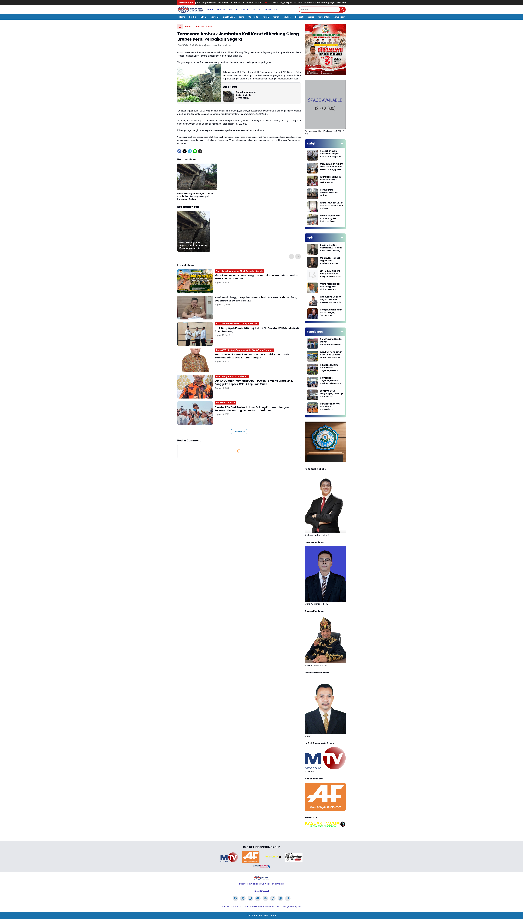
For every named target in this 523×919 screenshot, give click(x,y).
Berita (219, 9)
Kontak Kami (237, 906)
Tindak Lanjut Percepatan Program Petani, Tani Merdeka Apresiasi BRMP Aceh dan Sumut (256, 277)
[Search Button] (342, 9)
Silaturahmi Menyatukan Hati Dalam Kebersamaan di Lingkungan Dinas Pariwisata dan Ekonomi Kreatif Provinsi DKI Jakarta (331, 192)
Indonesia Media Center (265, 915)
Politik (192, 17)
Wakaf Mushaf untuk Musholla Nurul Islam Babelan (331, 205)
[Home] (180, 26)
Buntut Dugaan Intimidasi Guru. (232, 376)
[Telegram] (190, 151)
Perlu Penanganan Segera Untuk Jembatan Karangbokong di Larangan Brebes (246, 95)
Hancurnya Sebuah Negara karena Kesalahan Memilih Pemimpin (330, 299)
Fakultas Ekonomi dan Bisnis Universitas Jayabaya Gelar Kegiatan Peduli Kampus (330, 406)
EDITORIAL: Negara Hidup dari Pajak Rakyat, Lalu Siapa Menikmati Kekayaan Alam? (330, 274)
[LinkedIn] (280, 898)
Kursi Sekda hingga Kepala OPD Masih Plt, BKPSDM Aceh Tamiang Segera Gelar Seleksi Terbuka (230, 2)
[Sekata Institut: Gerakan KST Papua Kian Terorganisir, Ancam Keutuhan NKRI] (312, 249)
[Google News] (265, 898)
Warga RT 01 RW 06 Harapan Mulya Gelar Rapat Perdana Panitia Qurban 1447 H (330, 180)
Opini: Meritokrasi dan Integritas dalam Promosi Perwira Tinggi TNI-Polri (330, 287)
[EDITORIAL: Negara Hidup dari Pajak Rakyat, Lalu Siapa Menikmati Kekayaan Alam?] (312, 275)
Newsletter (339, 17)
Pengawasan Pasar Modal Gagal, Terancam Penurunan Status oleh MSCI (331, 312)
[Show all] (342, 143)
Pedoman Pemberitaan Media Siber (262, 906)
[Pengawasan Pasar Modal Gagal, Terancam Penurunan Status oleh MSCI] (312, 313)
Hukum (203, 17)
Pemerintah (324, 17)
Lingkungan (229, 17)
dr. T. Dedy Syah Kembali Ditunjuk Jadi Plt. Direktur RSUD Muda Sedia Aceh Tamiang (321, 2)
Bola (243, 9)
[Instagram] (250, 898)
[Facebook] (179, 151)
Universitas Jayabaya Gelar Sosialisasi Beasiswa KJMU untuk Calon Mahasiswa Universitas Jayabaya (331, 381)
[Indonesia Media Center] (190, 9)
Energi (311, 17)
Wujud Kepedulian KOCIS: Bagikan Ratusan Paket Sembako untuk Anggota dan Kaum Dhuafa (331, 218)
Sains (241, 17)
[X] (185, 151)
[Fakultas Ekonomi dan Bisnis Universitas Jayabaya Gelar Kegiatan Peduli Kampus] (312, 407)
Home (210, 9)
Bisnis (231, 9)
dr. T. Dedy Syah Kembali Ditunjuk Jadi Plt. (237, 323)
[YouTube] (258, 898)
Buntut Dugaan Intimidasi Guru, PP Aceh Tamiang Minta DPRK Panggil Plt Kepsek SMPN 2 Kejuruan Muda (254, 382)
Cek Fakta (253, 17)
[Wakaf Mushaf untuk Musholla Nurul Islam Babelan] (312, 206)
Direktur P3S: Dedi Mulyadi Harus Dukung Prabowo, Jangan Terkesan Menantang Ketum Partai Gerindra (252, 409)
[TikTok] (273, 898)
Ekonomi (215, 17)
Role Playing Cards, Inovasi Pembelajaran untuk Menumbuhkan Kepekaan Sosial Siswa (331, 342)
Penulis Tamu (271, 9)
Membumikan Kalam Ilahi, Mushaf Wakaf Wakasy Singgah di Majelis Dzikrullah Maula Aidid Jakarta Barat (331, 167)
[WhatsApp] (195, 151)
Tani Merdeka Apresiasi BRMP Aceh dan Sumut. (239, 271)
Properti (299, 17)
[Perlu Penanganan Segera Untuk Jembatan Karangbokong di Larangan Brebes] (228, 96)
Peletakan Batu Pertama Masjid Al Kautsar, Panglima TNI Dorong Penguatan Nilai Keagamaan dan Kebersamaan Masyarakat (330, 154)
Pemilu (276, 17)
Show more (239, 431)
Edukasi (287, 17)
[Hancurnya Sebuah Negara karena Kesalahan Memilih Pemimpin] (312, 300)
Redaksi (225, 906)
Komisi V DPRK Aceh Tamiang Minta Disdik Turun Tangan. (244, 350)
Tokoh (265, 17)
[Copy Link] (200, 151)
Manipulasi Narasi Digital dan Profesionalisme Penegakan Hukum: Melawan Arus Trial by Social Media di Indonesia (330, 261)
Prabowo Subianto (225, 402)
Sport (255, 9)
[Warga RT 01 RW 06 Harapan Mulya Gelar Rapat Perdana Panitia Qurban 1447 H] (312, 181)
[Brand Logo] (229, 857)
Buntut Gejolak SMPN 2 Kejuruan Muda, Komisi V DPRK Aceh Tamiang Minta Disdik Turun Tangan (252, 356)
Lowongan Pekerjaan (291, 906)
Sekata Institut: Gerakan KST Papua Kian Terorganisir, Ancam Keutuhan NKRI (331, 248)
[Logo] (261, 878)
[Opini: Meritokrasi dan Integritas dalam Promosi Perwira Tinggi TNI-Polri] (312, 288)
